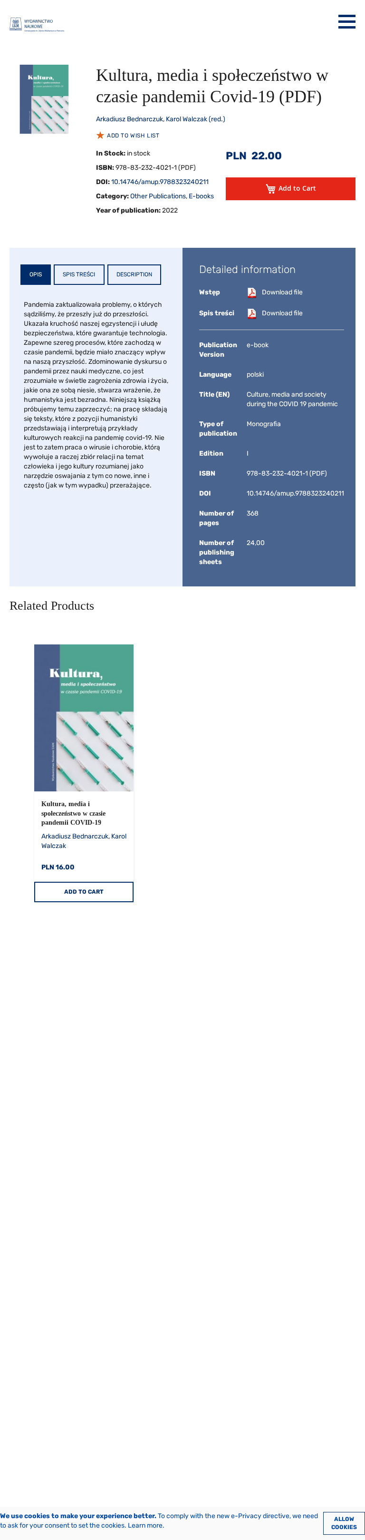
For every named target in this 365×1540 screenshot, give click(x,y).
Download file (282, 292)
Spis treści (79, 274)
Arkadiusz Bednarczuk (129, 119)
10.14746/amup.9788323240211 (160, 182)
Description (134, 274)
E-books (201, 196)
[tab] (35, 274)
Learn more (145, 1525)
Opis (35, 274)
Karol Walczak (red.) (195, 119)
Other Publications (158, 196)
